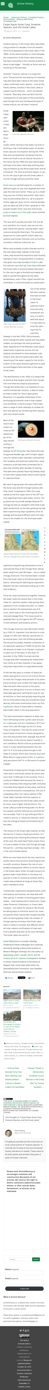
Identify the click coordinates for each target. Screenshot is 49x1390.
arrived (32, 262)
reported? (41, 753)
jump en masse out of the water (17, 212)
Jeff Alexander (19, 451)
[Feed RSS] (28, 1330)
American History (19, 17)
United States (9, 1059)
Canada (7, 1049)
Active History (25, 3)
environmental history (21, 1052)
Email (11, 1278)
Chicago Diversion (18, 1049)
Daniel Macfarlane (11, 941)
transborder (37, 1055)
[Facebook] (23, 1330)
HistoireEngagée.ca (30, 1321)
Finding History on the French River (31, 1001)
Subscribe (24, 1288)
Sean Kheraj (20, 1130)
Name (12, 1269)
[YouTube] (26, 1330)
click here (24, 1318)
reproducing (20, 265)
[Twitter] (21, 1330)
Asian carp (8, 185)
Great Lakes (35, 1052)
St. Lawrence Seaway (24, 1055)
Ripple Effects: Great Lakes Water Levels (11, 1001)
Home (6, 17)
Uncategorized (9, 21)
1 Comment (25, 31)
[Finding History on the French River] (32, 994)
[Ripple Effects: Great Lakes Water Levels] (12, 994)
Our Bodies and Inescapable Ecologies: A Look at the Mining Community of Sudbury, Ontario (12, 1026)
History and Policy (25, 19)
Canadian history (36, 17)
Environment (9, 19)
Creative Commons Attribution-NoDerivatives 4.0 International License (21, 1103)
